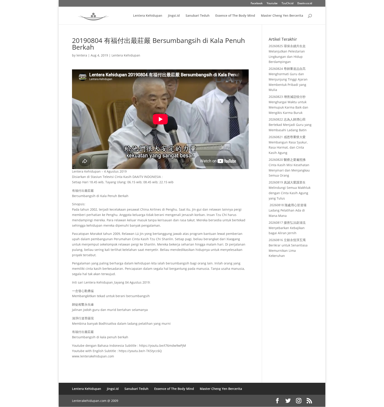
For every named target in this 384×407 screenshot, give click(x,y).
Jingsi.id (174, 16)
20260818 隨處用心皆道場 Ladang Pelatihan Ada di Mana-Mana (287, 210)
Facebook (257, 3)
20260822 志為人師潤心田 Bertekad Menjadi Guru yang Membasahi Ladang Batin (290, 124)
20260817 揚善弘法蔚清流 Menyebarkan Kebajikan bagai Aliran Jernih (287, 227)
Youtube (272, 3)
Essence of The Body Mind (235, 16)
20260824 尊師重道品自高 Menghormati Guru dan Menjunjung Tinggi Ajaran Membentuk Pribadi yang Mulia (288, 79)
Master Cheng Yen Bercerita (282, 16)
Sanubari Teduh (198, 16)
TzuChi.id (287, 3)
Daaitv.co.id (304, 3)
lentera (81, 55)
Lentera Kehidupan (147, 16)
